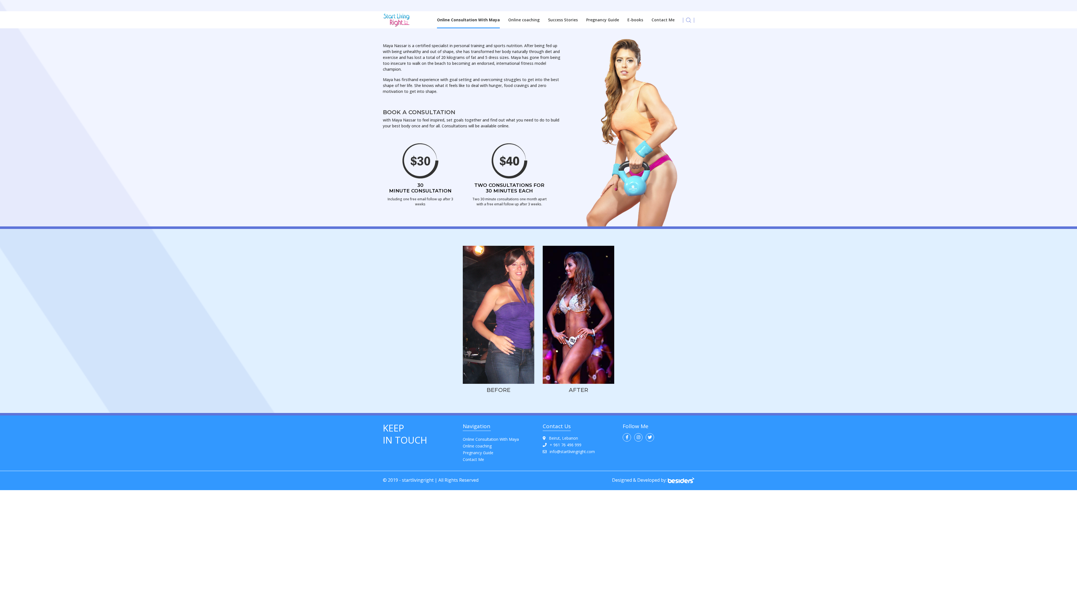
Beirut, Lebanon (563, 438)
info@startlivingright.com (572, 451)
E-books (635, 19)
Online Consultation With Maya (468, 19)
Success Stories (563, 19)
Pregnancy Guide (602, 19)
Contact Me (663, 19)
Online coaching (524, 19)
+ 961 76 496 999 (565, 444)
